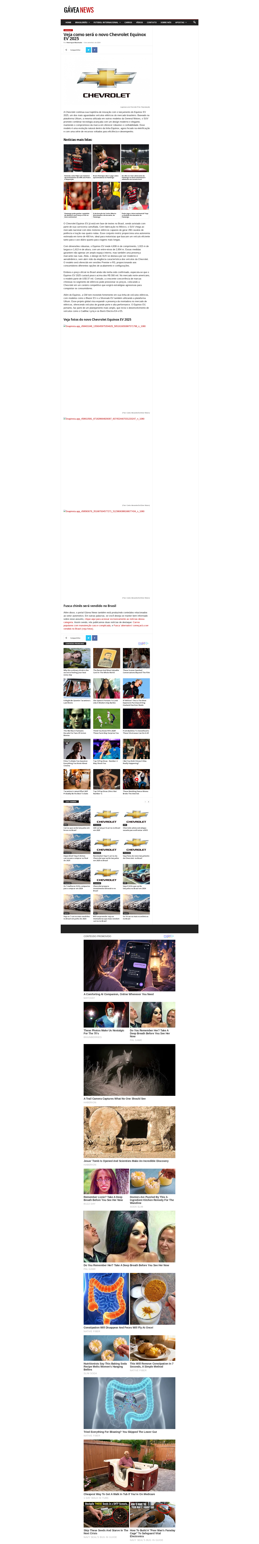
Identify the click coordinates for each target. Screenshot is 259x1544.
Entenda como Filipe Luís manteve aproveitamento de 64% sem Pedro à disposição (77, 177)
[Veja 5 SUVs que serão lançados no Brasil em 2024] (136, 874)
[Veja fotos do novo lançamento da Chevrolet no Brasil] (136, 844)
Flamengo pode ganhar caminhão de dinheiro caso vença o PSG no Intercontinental (76, 215)
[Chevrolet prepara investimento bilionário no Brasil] (106, 874)
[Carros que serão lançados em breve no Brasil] (77, 816)
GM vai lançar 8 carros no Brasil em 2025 (106, 829)
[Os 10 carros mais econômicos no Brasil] (136, 904)
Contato (152, 22)
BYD (65, 825)
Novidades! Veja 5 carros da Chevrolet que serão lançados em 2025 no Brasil (106, 858)
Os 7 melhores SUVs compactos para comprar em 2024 (77, 887)
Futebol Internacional (106, 22)
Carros (128, 22)
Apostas (179, 22)
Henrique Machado (74, 42)
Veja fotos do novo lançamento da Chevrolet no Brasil (136, 857)
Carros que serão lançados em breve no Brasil (77, 829)
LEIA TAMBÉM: (71, 802)
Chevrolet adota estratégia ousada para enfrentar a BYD (135, 829)
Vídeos (139, 22)
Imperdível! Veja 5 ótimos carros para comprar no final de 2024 (76, 858)
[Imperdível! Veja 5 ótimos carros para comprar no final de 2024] (77, 844)
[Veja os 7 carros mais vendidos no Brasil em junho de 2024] (77, 904)
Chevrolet (68, 30)
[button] (194, 22)
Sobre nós (166, 22)
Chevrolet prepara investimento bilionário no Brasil (104, 888)
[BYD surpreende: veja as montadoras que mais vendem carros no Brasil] (106, 904)
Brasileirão (81, 22)
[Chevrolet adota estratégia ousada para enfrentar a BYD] (136, 816)
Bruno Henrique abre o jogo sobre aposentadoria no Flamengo (105, 176)
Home (68, 22)
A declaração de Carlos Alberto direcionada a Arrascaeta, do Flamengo (104, 215)
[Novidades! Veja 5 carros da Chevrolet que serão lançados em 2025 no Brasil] (106, 844)
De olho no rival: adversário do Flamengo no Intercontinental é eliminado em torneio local (133, 177)
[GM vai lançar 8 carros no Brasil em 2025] (106, 816)
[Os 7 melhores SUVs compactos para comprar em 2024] (77, 874)
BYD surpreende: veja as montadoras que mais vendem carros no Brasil (106, 918)
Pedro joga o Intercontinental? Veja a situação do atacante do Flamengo (135, 215)
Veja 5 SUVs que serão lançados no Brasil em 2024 (134, 887)
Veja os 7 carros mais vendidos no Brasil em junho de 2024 (77, 917)
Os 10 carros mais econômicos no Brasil (135, 917)
